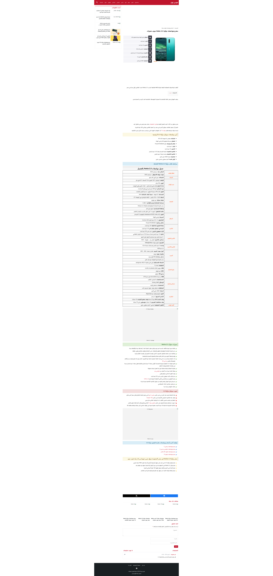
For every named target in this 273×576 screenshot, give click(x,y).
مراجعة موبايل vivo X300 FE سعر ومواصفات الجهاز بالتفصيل (103, 17)
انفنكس (113, 2)
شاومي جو (157, 371)
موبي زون (174, 2)
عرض (170, 93)
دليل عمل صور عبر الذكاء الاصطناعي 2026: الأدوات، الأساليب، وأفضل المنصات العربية (103, 25)
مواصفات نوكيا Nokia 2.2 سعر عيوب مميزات (144, 519)
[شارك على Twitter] (136, 496)
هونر (105, 2)
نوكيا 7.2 (163, 131)
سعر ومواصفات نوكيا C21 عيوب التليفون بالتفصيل (103, 43)
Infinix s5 (146, 379)
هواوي (109, 2)
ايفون (132, 2)
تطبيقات (101, 2)
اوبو (125, 2)
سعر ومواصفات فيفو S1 (169, 454)
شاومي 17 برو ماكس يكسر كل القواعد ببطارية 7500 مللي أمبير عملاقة (103, 37)
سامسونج (137, 2)
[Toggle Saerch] (97, 2)
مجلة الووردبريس (135, 573)
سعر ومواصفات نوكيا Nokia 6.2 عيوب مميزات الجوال (171, 519)
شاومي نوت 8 (152, 403)
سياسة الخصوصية (136, 565)
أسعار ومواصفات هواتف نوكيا (167, 28)
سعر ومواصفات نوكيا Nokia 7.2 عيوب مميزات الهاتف (129, 519)
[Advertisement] (150, 16)
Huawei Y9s (150, 398)
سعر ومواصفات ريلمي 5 (169, 447)
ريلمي (122, 2)
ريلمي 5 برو (152, 395)
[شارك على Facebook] (164, 496)
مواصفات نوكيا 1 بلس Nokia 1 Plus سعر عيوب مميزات (157, 519)
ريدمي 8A (164, 361)
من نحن (143, 565)
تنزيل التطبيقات (153, 124)
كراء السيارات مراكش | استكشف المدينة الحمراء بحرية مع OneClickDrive (103, 12)
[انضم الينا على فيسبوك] (136, 568)
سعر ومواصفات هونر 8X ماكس (168, 452)
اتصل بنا (129, 565)
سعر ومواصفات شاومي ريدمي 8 (167, 449)
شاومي (118, 2)
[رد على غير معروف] (124, 554)
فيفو (129, 2)
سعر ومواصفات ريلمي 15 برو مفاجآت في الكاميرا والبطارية (104, 30)
